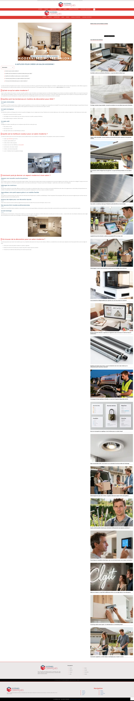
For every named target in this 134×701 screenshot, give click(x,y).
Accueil (83, 690)
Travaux (50, 17)
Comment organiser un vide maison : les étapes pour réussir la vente (106, 656)
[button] (94, 9)
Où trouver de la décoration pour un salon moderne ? (16, 81)
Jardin (63, 17)
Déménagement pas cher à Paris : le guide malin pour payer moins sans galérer (109, 495)
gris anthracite (10, 138)
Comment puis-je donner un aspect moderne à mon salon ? (17, 78)
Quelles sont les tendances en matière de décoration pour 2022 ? (18, 73)
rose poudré (21, 144)
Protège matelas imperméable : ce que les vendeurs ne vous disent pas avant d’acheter (111, 105)
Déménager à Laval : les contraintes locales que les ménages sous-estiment (108, 268)
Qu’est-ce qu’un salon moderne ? (12, 71)
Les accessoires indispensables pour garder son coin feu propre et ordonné (108, 300)
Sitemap (78, 680)
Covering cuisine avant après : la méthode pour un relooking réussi (106, 624)
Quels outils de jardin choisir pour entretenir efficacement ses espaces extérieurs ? (110, 528)
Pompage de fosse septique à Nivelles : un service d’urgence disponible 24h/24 (109, 399)
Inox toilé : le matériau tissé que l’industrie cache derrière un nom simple (107, 203)
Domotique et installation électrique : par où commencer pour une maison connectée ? (111, 560)
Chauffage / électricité (86, 17)
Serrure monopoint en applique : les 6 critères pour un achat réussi (106, 431)
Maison (67, 17)
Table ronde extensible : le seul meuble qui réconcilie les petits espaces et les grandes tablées (110, 138)
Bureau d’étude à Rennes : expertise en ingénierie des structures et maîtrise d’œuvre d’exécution (110, 333)
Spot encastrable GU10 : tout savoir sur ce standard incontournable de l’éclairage (109, 463)
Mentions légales (73, 680)
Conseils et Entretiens (75, 17)
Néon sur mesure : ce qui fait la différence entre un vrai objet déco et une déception (110, 592)
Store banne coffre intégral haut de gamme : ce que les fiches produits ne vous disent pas (111, 171)
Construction (56, 17)
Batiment (44, 17)
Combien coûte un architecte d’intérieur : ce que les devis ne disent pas (107, 73)
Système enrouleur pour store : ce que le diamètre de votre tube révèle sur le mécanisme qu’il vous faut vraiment (109, 366)
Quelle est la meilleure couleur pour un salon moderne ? (17, 76)
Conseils (101, 692)
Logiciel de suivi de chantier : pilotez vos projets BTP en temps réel (106, 236)
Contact (101, 694)
